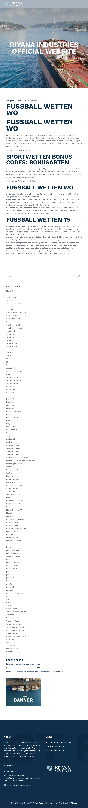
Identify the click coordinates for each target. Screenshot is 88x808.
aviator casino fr (13, 383)
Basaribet (10, 408)
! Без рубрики (11, 291)
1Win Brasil (11, 297)
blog (8, 423)
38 (7, 362)
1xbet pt (9, 340)
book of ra (10, 427)
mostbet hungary (13, 522)
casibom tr (11, 439)
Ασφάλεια (10, 639)
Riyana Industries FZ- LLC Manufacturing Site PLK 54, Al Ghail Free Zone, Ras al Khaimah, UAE (22, 778)
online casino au (13, 550)
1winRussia (11, 322)
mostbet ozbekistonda (16, 528)
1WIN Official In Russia (16, 313)
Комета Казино (12, 649)
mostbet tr (11, 534)
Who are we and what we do (58, 742)
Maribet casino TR (14, 510)
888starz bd (11, 368)
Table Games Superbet (16, 612)
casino (9, 442)
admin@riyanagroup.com (18, 785)
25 (7, 359)
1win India (10, 309)
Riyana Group (23, 803)
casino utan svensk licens (17, 457)
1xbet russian (12, 346)
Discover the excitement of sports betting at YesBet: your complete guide (36, 671)
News (8, 547)
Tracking (10, 615)
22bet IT (10, 356)
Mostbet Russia (13, 531)
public (9, 584)
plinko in (10, 578)
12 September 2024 (14, 101)
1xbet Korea (11, 334)
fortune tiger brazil (14, 485)
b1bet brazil (11, 402)
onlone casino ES (13, 553)
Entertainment (12, 479)
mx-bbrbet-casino (14, 544)
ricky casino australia (15, 593)
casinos (9, 467)
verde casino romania (15, 630)
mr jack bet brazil (14, 541)
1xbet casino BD (13, 325)
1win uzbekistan (13, 319)
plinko (9, 575)
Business (10, 433)
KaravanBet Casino (14, 501)
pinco (8, 571)
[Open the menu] (83, 4)
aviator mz (11, 393)
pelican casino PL (14, 562)
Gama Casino (12, 488)
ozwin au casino (13, 556)
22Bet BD (10, 353)
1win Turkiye (11, 316)
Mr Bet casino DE (13, 538)
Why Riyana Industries (55, 750)
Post (8, 581)
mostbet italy (12, 525)
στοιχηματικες (11, 642)
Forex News (11, 482)
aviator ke (10, 390)
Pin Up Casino (12, 565)
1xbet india (11, 331)
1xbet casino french (14, 328)
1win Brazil (11, 300)
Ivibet (8, 497)
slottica (9, 602)
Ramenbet (10, 590)
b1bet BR (10, 399)
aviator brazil (12, 377)
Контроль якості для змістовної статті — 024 (23, 664)
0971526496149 (14, 771)
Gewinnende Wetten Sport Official (21, 181)
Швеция (9, 652)
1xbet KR (10, 337)
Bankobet (10, 405)
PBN (8, 559)
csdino (9, 473)
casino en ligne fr (13, 445)
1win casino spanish (15, 303)
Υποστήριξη (10, 645)
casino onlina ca (13, 448)
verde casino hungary (15, 624)
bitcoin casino (12, 417)
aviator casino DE (13, 380)
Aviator (9, 374)
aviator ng (10, 396)
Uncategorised (12, 618)
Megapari (10, 516)
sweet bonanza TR (14, 608)
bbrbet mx (11, 414)
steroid (9, 605)
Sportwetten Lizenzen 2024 (18, 150)
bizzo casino (11, 420)
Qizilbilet (10, 587)
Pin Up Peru (11, 568)
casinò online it (12, 454)
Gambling (10, 491)
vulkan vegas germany (16, 636)
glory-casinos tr (13, 494)
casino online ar (13, 451)
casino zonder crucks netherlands (21, 460)
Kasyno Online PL (14, 504)
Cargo (8, 436)
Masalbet (10, 513)
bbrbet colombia (13, 411)
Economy (10, 476)
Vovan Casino (12, 633)
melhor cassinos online (16, 519)
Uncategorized (12, 621)
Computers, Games (14, 470)
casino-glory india (14, 464)
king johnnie (11, 507)
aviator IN (10, 387)
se (7, 596)
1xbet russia (11, 343)
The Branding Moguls (68, 803)
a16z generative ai (14, 371)
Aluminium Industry (55, 746)
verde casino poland (15, 627)
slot (7, 599)
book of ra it (11, 430)
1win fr (9, 306)
